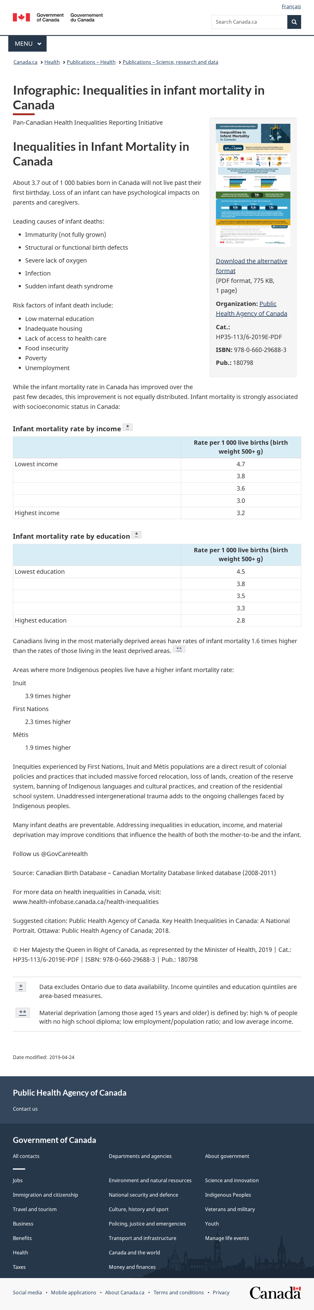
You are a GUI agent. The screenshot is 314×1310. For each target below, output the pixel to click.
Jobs (18, 1180)
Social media (27, 1292)
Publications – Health (91, 62)
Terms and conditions (179, 1292)
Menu (24, 43)
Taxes (19, 1267)
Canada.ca (25, 62)
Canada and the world (134, 1252)
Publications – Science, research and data (170, 62)
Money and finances (132, 1267)
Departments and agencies (140, 1156)
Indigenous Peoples (228, 1194)
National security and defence (143, 1194)
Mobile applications (73, 1292)
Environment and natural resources (150, 1180)
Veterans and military (230, 1209)
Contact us (25, 1108)
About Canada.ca (124, 1292)
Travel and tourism (35, 1209)
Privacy (221, 1292)
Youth (212, 1223)
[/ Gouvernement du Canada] (58, 18)
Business (23, 1223)
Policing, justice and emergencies (147, 1223)
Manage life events (227, 1238)
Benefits (22, 1238)
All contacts (26, 1156)
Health (52, 62)
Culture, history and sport (139, 1209)
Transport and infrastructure (142, 1238)
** (180, 649)
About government (227, 1156)
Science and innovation (232, 1180)
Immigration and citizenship (45, 1194)
